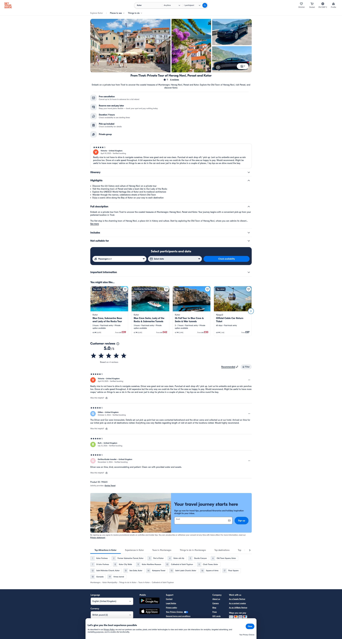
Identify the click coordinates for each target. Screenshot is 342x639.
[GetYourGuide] (8, 5)
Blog (214, 607)
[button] (171, 79)
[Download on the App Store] (149, 611)
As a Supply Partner (237, 599)
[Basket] (312, 4)
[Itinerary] (249, 172)
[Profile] (333, 4)
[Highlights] (249, 180)
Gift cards (216, 616)
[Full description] (249, 207)
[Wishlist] (301, 4)
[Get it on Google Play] (149, 601)
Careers (215, 603)
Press (214, 612)
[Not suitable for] (249, 241)
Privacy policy (171, 607)
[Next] (251, 311)
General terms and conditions (178, 616)
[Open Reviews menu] (249, 380)
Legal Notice (171, 603)
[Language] (323, 4)
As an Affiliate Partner (238, 607)
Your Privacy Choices (174, 612)
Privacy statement (97, 538)
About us (216, 599)
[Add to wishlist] (125, 289)
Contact (169, 599)
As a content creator (237, 603)
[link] (109, 311)
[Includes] (249, 233)
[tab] (105, 550)
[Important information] (249, 272)
